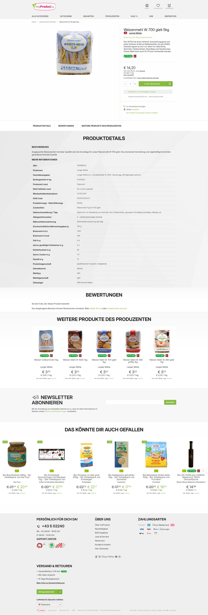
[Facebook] (96, 556)
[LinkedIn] (119, 556)
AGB (73, 610)
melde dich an (95, 308)
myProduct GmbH (149, 610)
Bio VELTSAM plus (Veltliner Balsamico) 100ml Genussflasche (191, 477)
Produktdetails (42, 126)
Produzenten (112, 16)
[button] (125, 84)
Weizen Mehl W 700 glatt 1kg (104, 361)
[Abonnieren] (170, 402)
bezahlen (135, 109)
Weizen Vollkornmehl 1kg (46, 360)
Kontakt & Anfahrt (103, 544)
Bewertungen (66, 126)
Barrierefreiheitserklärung (110, 610)
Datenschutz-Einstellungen (88, 610)
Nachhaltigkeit (101, 529)
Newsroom (100, 540)
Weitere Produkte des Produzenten (101, 126)
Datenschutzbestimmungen (56, 411)
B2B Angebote (101, 532)
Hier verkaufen (129, 75)
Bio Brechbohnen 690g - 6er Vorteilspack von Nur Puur (17, 476)
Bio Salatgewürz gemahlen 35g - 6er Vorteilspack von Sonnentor (121, 477)
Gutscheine (66, 16)
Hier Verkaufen (101, 548)
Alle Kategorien (40, 16)
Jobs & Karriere (102, 536)
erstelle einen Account (117, 308)
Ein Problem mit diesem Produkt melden (142, 113)
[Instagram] (99, 556)
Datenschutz (64, 610)
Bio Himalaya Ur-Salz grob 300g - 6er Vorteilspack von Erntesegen (86, 477)
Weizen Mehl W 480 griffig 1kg (133, 361)
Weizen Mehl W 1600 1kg (75, 360)
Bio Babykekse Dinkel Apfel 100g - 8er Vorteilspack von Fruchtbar (156, 477)
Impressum (52, 610)
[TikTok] (108, 556)
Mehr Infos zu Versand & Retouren (51, 583)
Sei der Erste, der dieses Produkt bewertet (138, 37)
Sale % (134, 16)
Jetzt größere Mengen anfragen (148, 78)
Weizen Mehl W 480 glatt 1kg (162, 361)
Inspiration (170, 16)
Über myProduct (102, 525)
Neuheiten (88, 16)
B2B (151, 16)
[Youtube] (116, 556)
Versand (142, 71)
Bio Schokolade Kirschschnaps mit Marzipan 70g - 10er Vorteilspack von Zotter (52, 478)
